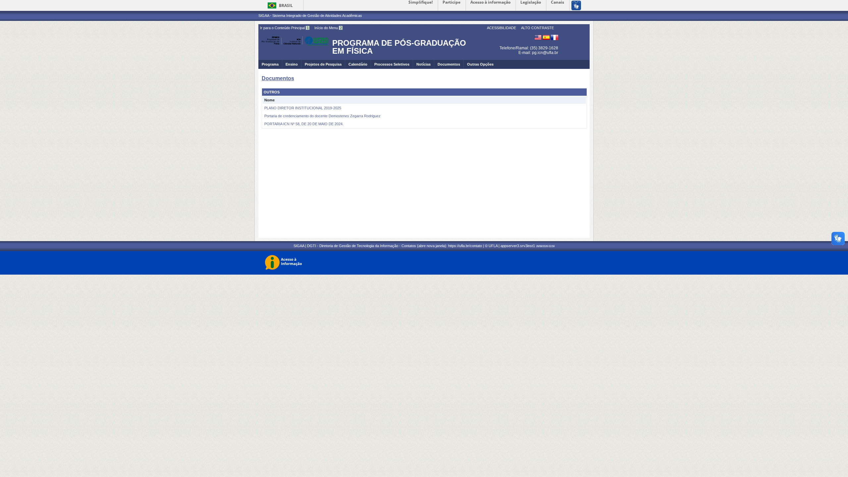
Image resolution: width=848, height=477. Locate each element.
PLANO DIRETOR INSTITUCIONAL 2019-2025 (302, 108)
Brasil (286, 5)
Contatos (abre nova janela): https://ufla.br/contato (441, 246)
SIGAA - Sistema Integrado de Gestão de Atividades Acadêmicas (310, 16)
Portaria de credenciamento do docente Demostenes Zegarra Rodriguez (322, 116)
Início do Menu (328, 28)
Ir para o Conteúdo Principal (284, 28)
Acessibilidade (501, 28)
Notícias (423, 64)
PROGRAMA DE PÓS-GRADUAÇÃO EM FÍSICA (399, 46)
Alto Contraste (537, 28)
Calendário (357, 64)
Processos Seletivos (391, 64)
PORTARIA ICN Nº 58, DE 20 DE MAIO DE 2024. (304, 124)
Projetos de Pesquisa (323, 64)
